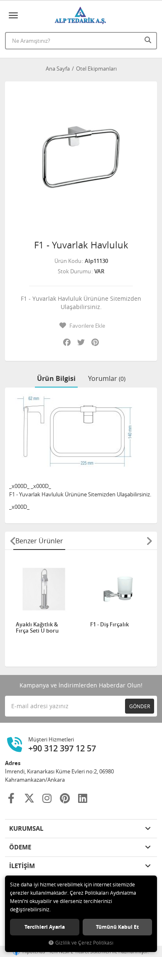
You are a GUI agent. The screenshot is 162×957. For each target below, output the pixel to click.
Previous (13, 540)
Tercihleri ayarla (45, 926)
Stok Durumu (74, 271)
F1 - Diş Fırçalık (109, 624)
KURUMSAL (26, 828)
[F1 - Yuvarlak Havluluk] (81, 157)
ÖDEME (20, 847)
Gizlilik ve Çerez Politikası (84, 943)
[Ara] (148, 40)
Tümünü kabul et (117, 926)
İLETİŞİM (22, 865)
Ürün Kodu (67, 261)
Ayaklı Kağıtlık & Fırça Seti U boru (37, 627)
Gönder (139, 706)
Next (149, 540)
